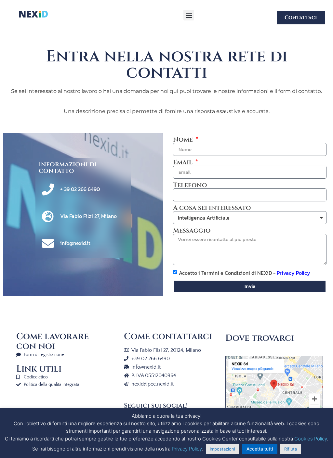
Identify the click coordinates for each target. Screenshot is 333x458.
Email (183, 162)
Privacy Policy (293, 273)
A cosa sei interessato (212, 208)
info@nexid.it (75, 243)
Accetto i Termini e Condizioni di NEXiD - (244, 273)
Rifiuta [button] (290, 449)
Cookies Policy (310, 439)
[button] (188, 15)
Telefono (190, 185)
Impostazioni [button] (222, 449)
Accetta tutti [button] (259, 449)
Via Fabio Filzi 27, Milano (88, 216)
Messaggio (192, 230)
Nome (183, 139)
